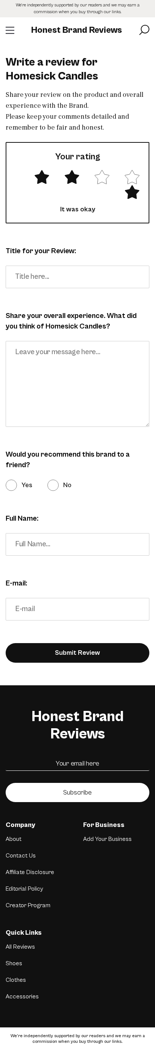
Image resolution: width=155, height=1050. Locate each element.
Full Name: (22, 518)
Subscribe (77, 792)
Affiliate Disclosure (30, 872)
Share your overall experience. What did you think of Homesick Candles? (71, 321)
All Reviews (20, 946)
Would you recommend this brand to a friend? (68, 459)
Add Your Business (107, 839)
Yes (26, 485)
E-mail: (16, 583)
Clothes (16, 980)
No (67, 485)
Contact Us (21, 855)
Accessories (22, 996)
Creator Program (28, 905)
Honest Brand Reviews (76, 30)
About (13, 839)
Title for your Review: (41, 251)
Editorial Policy (24, 888)
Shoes (14, 963)
